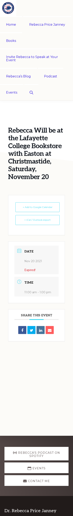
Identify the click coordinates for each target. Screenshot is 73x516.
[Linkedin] (40, 330)
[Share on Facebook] (22, 330)
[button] (31, 92)
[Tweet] (31, 330)
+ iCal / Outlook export (37, 219)
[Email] (50, 330)
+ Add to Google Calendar (38, 207)
